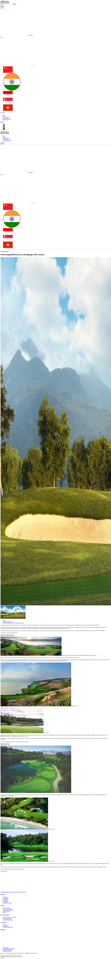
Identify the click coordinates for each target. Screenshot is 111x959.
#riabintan (15, 892)
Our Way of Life (6, 907)
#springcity (11, 892)
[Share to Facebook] (5, 881)
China (14, 72)
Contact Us (3, 112)
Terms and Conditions (7, 949)
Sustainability (6, 899)
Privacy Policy (6, 947)
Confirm (2, 957)
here (27, 741)
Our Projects (5, 900)
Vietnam (14, 110)
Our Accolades (6, 911)
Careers (2, 7)
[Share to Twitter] (5, 885)
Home (2, 5)
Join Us (4, 912)
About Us (2, 6)
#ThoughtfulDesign (5, 892)
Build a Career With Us (8, 909)
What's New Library (7, 918)
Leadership (5, 898)
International (32, 65)
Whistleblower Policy (7, 951)
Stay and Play (6, 118)
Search (14, 4)
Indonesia (15, 97)
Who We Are (5, 897)
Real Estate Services (7, 119)
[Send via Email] (5, 876)
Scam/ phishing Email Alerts (9, 948)
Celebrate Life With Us (7, 910)
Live (4, 114)
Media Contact (6, 926)
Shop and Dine (6, 117)
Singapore (15, 103)
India (22, 90)
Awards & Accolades (7, 902)
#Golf (19, 892)
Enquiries (5, 924)
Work (4, 116)
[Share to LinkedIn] (5, 889)
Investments (5, 901)
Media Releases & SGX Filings (9, 917)
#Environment (23, 892)
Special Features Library (8, 621)
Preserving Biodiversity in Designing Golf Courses (13, 622)
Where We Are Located (8, 927)
